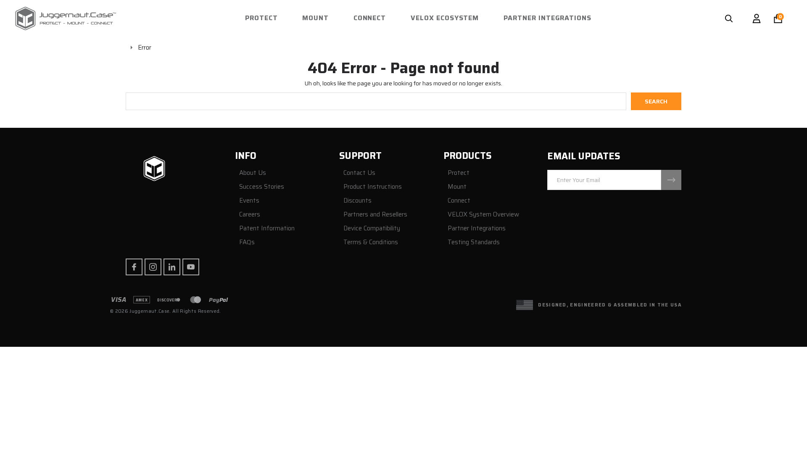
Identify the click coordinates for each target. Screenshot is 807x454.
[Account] (756, 18)
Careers (249, 214)
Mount (315, 18)
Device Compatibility (371, 228)
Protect (261, 18)
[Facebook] (134, 267)
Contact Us (359, 173)
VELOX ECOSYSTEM (445, 18)
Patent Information (267, 228)
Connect (369, 18)
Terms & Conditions (370, 242)
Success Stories (261, 186)
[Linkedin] (172, 267)
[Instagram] (153, 267)
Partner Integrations (547, 18)
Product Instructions (372, 186)
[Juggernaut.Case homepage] (154, 169)
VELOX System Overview (483, 214)
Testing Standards (474, 242)
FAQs (247, 242)
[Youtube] (191, 267)
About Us (252, 173)
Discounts (357, 200)
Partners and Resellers (375, 214)
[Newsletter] (671, 180)
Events (249, 200)
